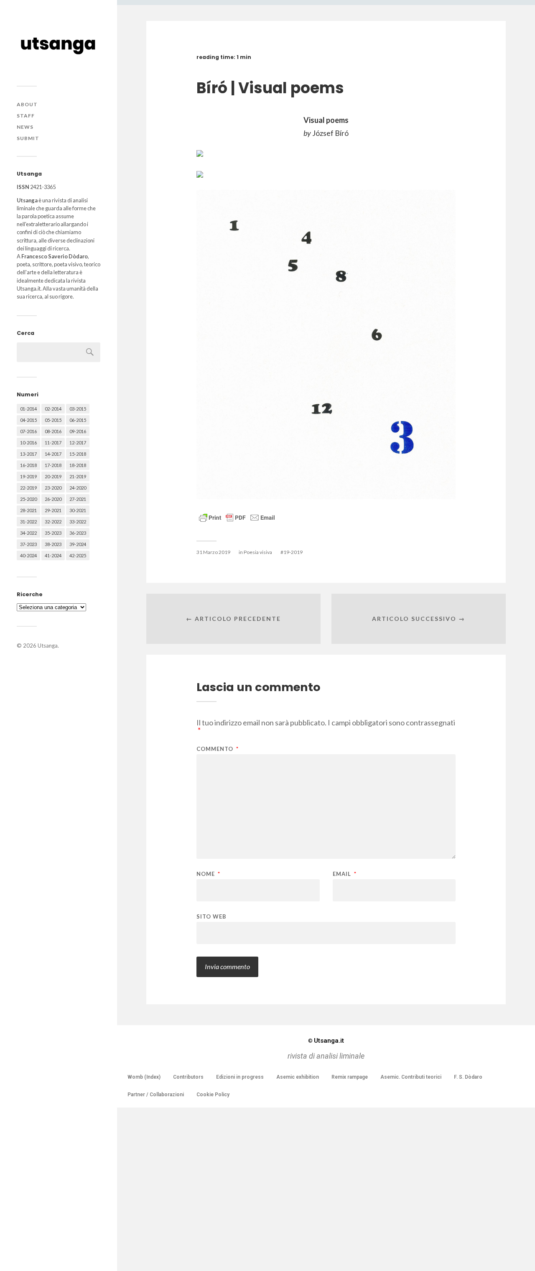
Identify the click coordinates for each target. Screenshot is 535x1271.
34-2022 (28, 533)
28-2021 (28, 510)
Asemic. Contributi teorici (410, 1077)
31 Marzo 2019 (213, 552)
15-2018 (77, 454)
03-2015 (77, 408)
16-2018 (28, 465)
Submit (28, 138)
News (25, 127)
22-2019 (28, 487)
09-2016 (77, 431)
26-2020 (53, 499)
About (27, 104)
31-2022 (28, 521)
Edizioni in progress (240, 1077)
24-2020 (77, 487)
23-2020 (53, 487)
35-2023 (53, 533)
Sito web (211, 916)
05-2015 (53, 420)
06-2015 (77, 420)
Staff (26, 115)
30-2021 (77, 510)
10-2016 (28, 442)
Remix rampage (349, 1077)
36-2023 (77, 533)
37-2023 (28, 544)
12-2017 (77, 442)
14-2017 (53, 454)
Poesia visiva (258, 552)
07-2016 (28, 431)
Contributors (188, 1077)
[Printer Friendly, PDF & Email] (237, 517)
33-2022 (77, 521)
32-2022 (53, 521)
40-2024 (28, 555)
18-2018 (77, 465)
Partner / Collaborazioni (155, 1094)
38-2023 (53, 544)
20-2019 (53, 476)
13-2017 (28, 454)
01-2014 (28, 408)
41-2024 (53, 555)
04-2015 (28, 420)
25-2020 (28, 499)
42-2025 (77, 555)
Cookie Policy (212, 1094)
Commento (217, 749)
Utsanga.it (326, 1040)
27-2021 (77, 499)
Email (345, 874)
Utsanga (48, 645)
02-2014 (53, 408)
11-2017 (53, 442)
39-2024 (77, 544)
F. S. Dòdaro (468, 1077)
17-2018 (53, 465)
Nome (208, 874)
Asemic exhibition (297, 1077)
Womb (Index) (143, 1077)
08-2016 (53, 431)
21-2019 (77, 476)
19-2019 (28, 476)
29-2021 (53, 510)
